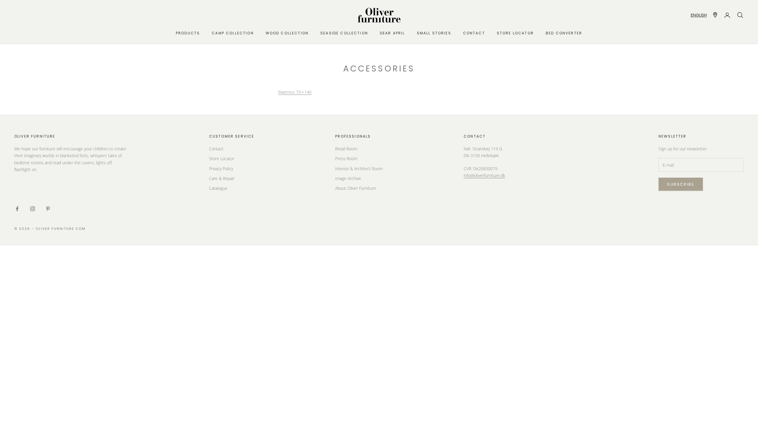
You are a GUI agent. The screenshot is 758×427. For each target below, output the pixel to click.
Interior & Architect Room (359, 168)
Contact (474, 33)
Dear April (392, 33)
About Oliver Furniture (355, 188)
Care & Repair (222, 178)
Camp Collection (232, 33)
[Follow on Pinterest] (48, 209)
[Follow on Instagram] (33, 209)
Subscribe (680, 184)
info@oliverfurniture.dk (484, 175)
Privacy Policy (221, 168)
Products (188, 33)
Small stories (434, 33)
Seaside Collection (344, 33)
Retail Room (346, 149)
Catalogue (218, 188)
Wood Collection (287, 33)
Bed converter (564, 33)
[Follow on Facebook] (17, 209)
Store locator (515, 33)
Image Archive (348, 178)
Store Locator (221, 158)
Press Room (346, 158)
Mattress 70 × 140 (294, 92)
